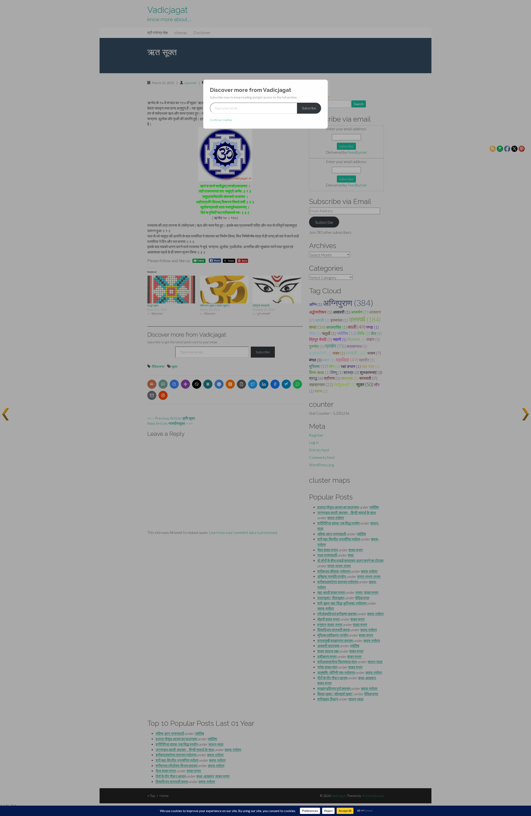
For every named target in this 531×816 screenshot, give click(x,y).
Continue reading (220, 120)
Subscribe (309, 108)
